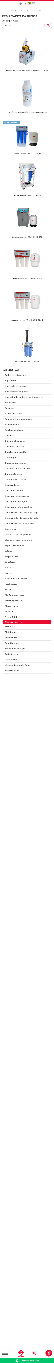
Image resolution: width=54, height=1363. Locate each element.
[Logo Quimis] (20, 1353)
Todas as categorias (15, 375)
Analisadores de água (16, 386)
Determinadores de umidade (19, 523)
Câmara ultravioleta (15, 441)
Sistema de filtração (15, 648)
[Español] (33, 3)
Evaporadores (11, 556)
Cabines (9, 435)
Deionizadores (12, 485)
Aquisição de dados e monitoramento (24, 397)
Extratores (10, 561)
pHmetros (10, 626)
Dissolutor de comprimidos (18, 534)
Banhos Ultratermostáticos (18, 419)
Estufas (8, 550)
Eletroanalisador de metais (19, 540)
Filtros (8, 567)
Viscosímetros (12, 670)
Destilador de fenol (14, 490)
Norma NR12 (11, 616)
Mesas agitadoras (14, 600)
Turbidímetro (11, 654)
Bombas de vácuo (14, 430)
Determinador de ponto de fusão (21, 518)
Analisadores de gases (16, 391)
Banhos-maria (12, 424)
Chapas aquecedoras (15, 463)
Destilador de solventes (17, 496)
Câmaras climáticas (14, 446)
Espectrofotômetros (15, 545)
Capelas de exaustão (15, 452)
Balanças (9, 408)
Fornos (8, 572)
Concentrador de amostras (18, 468)
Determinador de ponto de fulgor (22, 512)
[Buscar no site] (34, 1353)
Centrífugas (11, 457)
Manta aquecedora (14, 594)
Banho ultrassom (13, 413)
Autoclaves (10, 402)
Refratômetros (12, 643)
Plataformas (11, 632)
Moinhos (9, 611)
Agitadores (10, 380)
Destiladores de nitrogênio (18, 507)
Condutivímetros (13, 474)
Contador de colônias (16, 479)
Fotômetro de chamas (16, 578)
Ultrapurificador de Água (17, 665)
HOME (13, 11)
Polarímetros (11, 637)
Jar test (9, 589)
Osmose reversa (13, 622)
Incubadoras (11, 583)
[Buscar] (47, 25)
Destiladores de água (16, 501)
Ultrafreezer (11, 659)
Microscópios (11, 605)
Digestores (10, 529)
